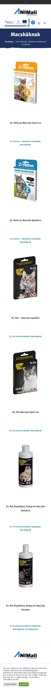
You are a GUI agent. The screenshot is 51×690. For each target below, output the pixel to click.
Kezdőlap (9, 42)
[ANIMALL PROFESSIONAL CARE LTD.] (25, 11)
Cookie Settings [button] (10, 684)
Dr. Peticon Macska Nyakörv (25, 220)
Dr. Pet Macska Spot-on (25, 412)
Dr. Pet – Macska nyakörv (25, 317)
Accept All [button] (23, 684)
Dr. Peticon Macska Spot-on (25, 122)
